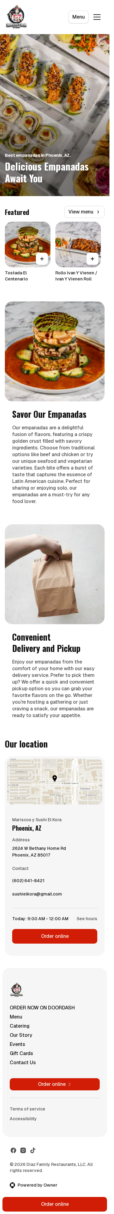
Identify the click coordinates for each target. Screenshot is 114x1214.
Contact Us (23, 1062)
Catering (19, 1026)
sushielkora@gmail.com (37, 895)
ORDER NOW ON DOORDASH (42, 1008)
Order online (55, 936)
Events (17, 1044)
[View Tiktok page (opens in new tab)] (32, 1150)
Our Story (21, 1035)
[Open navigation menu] (97, 17)
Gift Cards (21, 1053)
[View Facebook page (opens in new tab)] (13, 1150)
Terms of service (27, 1109)
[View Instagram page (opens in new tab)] (23, 1150)
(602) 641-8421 (28, 882)
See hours (87, 918)
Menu (78, 17)
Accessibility (23, 1118)
